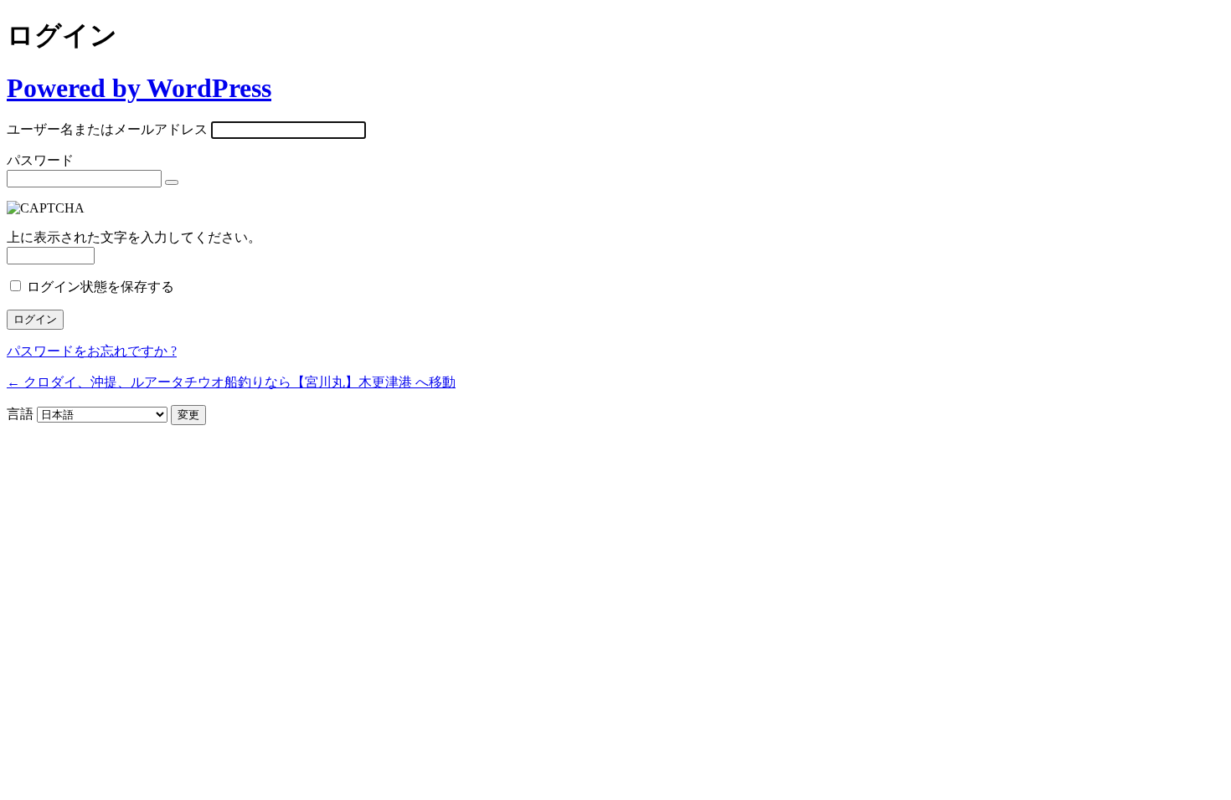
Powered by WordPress (139, 88)
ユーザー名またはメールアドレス (107, 129)
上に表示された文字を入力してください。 (134, 237)
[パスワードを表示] (171, 182)
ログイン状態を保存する (100, 286)
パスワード (40, 160)
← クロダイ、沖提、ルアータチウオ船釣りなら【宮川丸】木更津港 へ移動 (231, 382)
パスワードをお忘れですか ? (92, 351)
